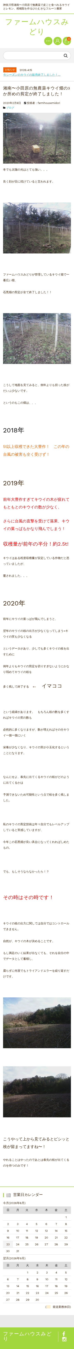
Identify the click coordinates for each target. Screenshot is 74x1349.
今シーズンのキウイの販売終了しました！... (31, 74)
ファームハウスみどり (37, 27)
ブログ (10, 107)
